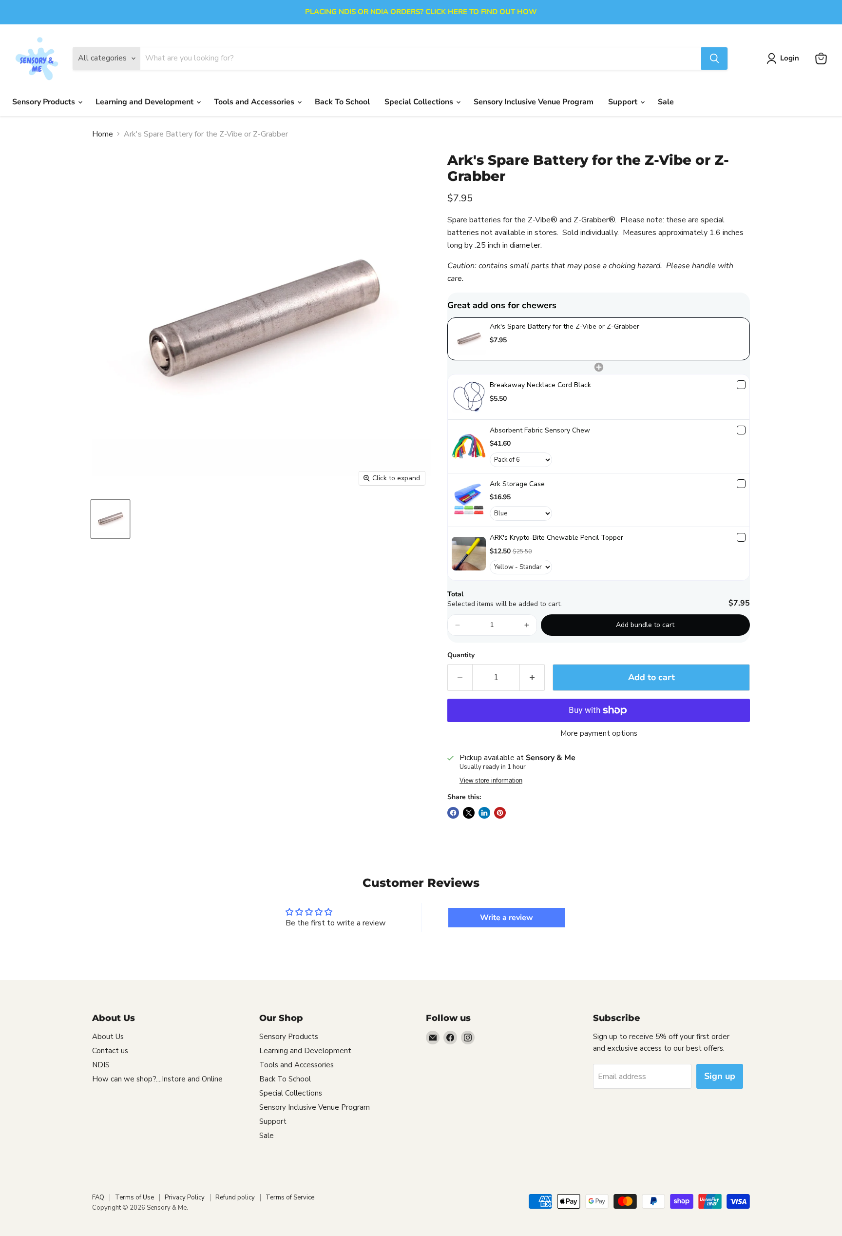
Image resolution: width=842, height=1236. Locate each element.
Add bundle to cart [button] (645, 624)
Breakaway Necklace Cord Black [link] (540, 385)
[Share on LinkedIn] (484, 813)
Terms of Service (290, 1197)
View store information (490, 780)
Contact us (110, 1051)
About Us (108, 1036)
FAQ (98, 1197)
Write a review (506, 917)
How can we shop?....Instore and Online (157, 1079)
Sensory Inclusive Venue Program (533, 102)
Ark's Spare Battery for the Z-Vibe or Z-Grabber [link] (564, 326)
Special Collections (419, 102)
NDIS (101, 1065)
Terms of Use (134, 1197)
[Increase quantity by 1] (532, 677)
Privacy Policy (185, 1197)
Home (102, 134)
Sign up (719, 1076)
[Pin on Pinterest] (500, 813)
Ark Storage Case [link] (517, 484)
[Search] (714, 58)
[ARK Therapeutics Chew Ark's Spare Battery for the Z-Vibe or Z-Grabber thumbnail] (110, 519)
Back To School (342, 102)
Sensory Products (44, 102)
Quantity (461, 655)
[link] (469, 339)
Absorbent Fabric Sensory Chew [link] (540, 430)
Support (623, 102)
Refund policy (235, 1197)
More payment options (598, 733)
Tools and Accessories (255, 102)
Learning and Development (145, 102)
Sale (666, 102)
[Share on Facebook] (453, 813)
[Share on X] (469, 813)
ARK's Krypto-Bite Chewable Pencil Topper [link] (556, 537)
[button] (457, 625)
